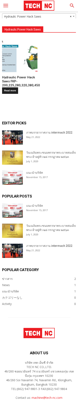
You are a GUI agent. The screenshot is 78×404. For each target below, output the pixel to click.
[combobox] (39, 16)
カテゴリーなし (12, 297)
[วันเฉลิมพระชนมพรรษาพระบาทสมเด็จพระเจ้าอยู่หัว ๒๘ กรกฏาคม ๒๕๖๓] (12, 157)
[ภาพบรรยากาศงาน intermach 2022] (12, 137)
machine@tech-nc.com (47, 398)
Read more (10, 90)
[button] (72, 5)
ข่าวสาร (7, 279)
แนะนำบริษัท (34, 172)
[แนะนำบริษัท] (12, 178)
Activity (7, 304)
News (6, 285)
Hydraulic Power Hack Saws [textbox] (38, 16)
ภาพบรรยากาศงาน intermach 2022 (49, 132)
